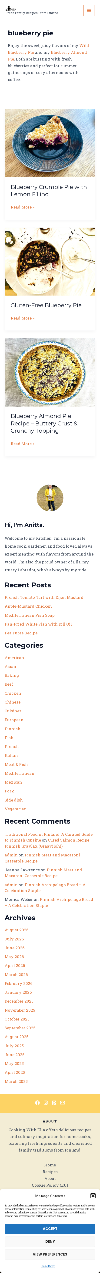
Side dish (14, 800)
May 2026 (14, 956)
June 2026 (15, 947)
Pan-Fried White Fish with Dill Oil (38, 624)
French (12, 746)
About (50, 1178)
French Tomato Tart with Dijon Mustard (44, 597)
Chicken (13, 693)
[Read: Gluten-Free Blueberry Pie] (50, 261)
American (14, 657)
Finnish (12, 728)
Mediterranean (19, 773)
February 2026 (19, 983)
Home (50, 1165)
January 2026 (18, 992)
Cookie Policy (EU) (50, 1185)
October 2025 (17, 1019)
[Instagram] (45, 1102)
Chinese (12, 702)
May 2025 (14, 1063)
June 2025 (14, 1054)
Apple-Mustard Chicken (28, 606)
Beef (9, 684)
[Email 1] (62, 1102)
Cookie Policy (48, 1266)
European (14, 719)
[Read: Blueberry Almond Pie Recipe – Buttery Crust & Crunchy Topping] (50, 372)
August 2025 (16, 1036)
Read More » (22, 207)
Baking (12, 675)
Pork (9, 791)
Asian (10, 666)
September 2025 (20, 1028)
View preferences (50, 1254)
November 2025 (20, 1010)
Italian (11, 755)
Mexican (13, 782)
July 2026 (14, 939)
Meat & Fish (16, 764)
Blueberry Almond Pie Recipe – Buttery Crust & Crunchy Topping (44, 423)
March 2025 (16, 1081)
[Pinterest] (54, 1102)
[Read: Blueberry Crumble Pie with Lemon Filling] (50, 142)
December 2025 (19, 1001)
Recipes (50, 1171)
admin (11, 855)
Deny (50, 1241)
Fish (9, 737)
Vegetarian (16, 809)
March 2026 (16, 974)
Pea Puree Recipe (21, 633)
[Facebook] (37, 1102)
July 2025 (14, 1045)
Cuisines (13, 711)
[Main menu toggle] (89, 10)
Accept (50, 1228)
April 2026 (15, 965)
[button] (93, 1195)
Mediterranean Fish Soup (30, 615)
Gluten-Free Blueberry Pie (46, 305)
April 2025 (15, 1072)
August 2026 (17, 930)
